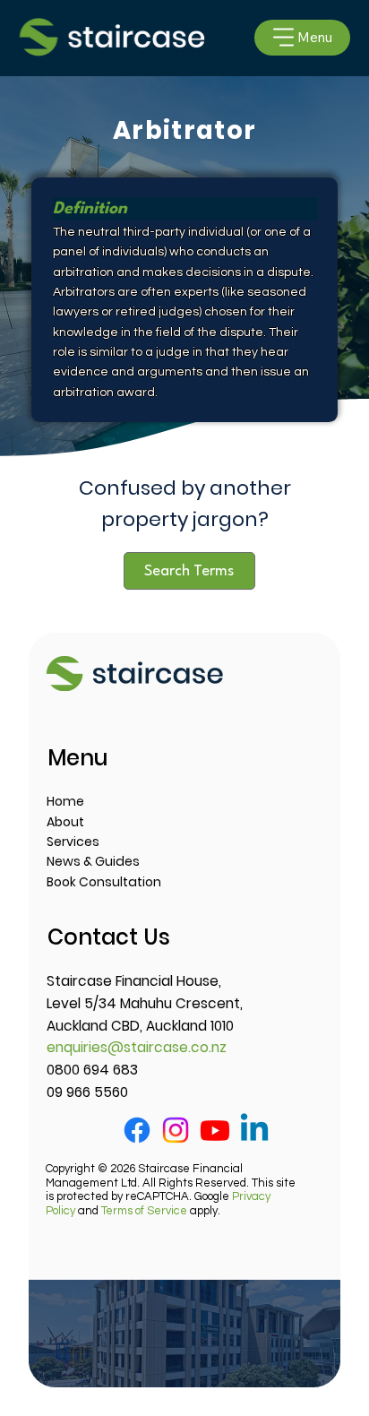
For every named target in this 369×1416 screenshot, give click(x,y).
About (65, 822)
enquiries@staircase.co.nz (137, 1047)
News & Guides (93, 861)
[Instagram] (176, 1130)
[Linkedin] (254, 1130)
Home (65, 801)
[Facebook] (137, 1130)
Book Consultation (104, 882)
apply (159, 1210)
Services (73, 841)
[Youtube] (215, 1130)
